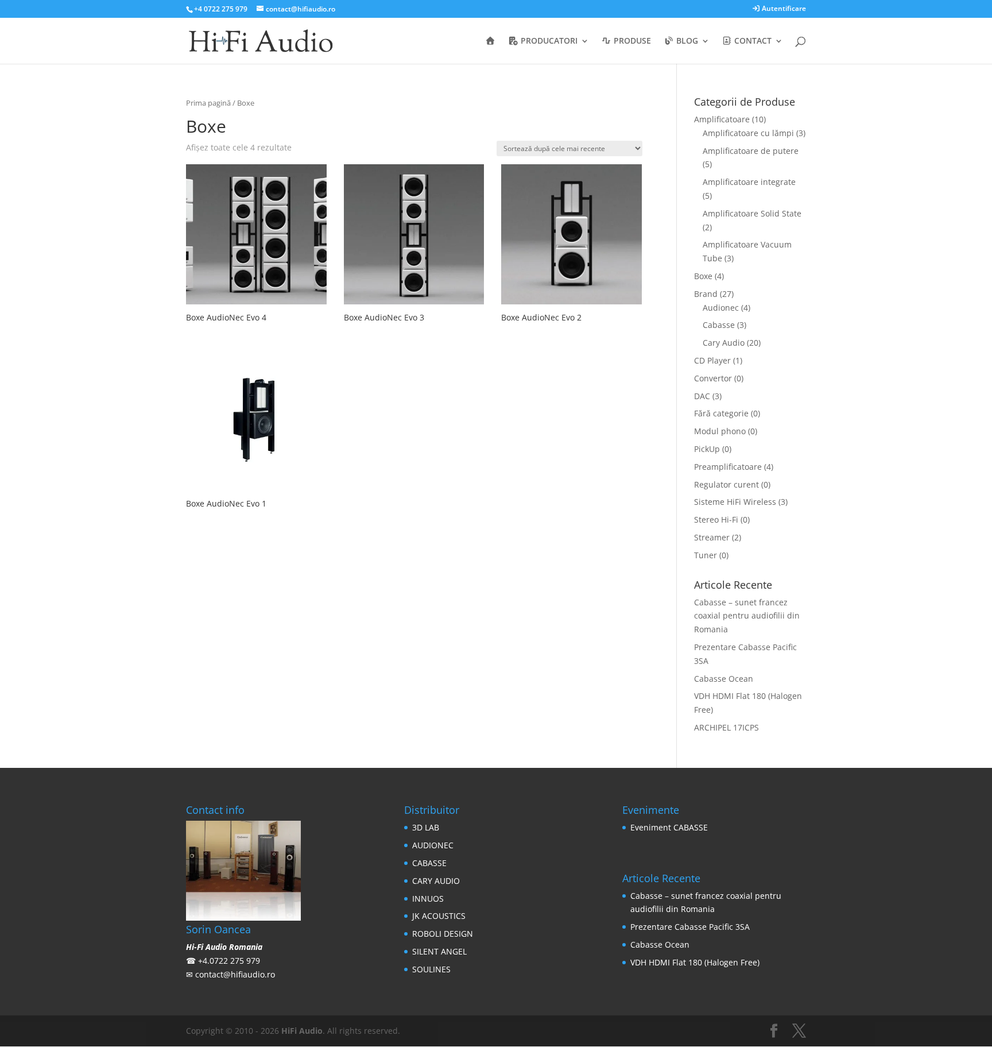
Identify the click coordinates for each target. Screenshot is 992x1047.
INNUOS (428, 898)
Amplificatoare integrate (749, 181)
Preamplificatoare (728, 466)
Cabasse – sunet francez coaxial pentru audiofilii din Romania (747, 616)
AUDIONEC (433, 845)
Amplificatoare (722, 119)
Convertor (713, 378)
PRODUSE (631, 41)
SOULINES (431, 969)
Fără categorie (721, 413)
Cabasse (719, 324)
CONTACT (752, 41)
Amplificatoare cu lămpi (748, 133)
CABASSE (429, 862)
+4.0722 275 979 (229, 960)
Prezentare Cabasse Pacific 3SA (690, 926)
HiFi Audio (302, 1030)
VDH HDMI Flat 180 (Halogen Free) (695, 962)
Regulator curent (726, 484)
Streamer (712, 537)
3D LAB (425, 827)
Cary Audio (724, 342)
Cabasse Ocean (723, 678)
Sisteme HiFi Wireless (735, 501)
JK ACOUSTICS (439, 915)
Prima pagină (208, 103)
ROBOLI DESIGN (442, 933)
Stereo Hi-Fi (716, 519)
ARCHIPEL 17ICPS (726, 727)
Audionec (721, 307)
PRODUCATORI (548, 41)
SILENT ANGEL (439, 951)
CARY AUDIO (436, 880)
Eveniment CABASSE (669, 827)
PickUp (707, 448)
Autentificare (783, 9)
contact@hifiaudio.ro (235, 974)
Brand (706, 293)
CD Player (712, 360)
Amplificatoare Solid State (752, 213)
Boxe (703, 276)
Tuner (705, 555)
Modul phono (720, 431)
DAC (702, 396)
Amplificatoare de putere (751, 150)
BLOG (686, 41)
